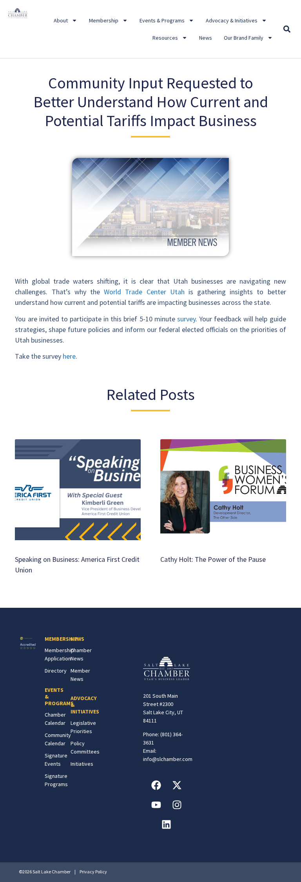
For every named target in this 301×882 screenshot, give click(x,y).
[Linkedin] (166, 824)
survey (186, 318)
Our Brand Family (243, 37)
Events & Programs (162, 20)
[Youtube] (156, 804)
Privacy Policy (93, 872)
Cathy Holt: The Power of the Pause (213, 559)
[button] (287, 29)
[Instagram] (177, 804)
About (61, 20)
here (69, 356)
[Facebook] (156, 785)
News (205, 37)
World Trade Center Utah (144, 291)
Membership (103, 20)
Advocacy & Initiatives (231, 20)
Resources (165, 37)
